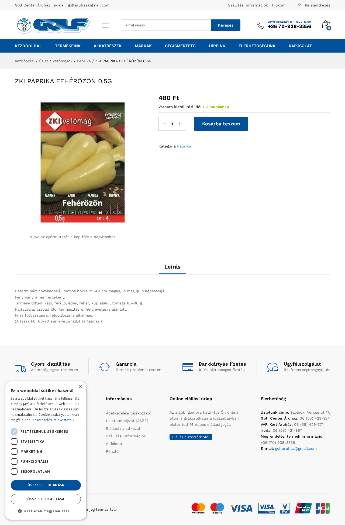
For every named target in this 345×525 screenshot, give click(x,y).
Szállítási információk (248, 5)
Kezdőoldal (28, 46)
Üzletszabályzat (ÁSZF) (127, 420)
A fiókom (114, 443)
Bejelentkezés (317, 5)
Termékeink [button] (68, 46)
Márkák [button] (143, 46)
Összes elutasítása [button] (45, 499)
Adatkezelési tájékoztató (128, 413)
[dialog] (45, 450)
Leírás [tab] (172, 266)
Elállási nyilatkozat (123, 428)
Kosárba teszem (221, 123)
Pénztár (113, 451)
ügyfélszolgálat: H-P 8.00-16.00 (289, 21)
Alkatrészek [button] (108, 46)
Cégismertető (180, 46)
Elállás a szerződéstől (190, 437)
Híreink (217, 46)
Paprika (184, 146)
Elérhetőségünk (257, 46)
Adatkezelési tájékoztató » (53, 420)
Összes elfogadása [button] (45, 485)
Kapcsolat (300, 46)
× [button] (80, 387)
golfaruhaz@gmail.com (88, 5)
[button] (46, 511)
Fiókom (278, 5)
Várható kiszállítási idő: (179, 107)
